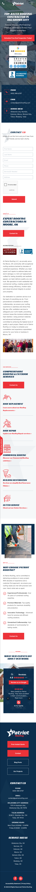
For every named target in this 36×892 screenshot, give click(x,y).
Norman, (25, 112)
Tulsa (24, 117)
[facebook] (15, 878)
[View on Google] (18, 702)
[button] (32, 4)
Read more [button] (18, 698)
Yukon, (13, 117)
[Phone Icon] (3, 4)
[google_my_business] (21, 878)
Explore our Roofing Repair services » (17, 433)
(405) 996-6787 (16, 93)
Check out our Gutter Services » (15, 508)
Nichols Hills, (27, 114)
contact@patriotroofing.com (20, 103)
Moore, (19, 114)
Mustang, (19, 117)
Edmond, (14, 114)
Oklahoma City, (16, 112)
